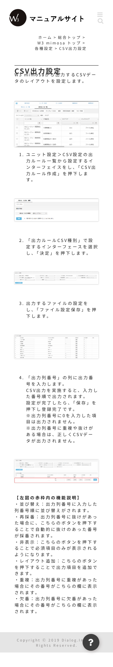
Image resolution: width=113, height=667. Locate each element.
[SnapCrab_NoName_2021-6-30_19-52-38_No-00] (56, 103)
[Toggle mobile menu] (100, 15)
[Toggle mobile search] (101, 21)
